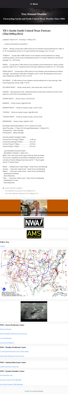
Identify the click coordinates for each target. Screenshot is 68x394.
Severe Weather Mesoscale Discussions (13, 334)
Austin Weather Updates (13, 188)
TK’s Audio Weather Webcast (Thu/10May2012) (21, 193)
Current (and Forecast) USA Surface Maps (14, 351)
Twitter (2, 246)
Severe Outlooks (5, 329)
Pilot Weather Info (6, 375)
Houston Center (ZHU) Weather (11, 380)
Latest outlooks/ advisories (9, 367)
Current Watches (6, 338)
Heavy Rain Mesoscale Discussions (12, 356)
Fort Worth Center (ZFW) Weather (11, 384)
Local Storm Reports (7, 343)
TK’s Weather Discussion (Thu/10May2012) (20, 191)
